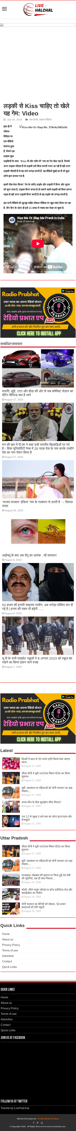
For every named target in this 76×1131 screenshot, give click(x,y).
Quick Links (9, 966)
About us (7, 939)
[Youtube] (42, 1123)
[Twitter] (37, 1123)
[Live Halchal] (38, 9)
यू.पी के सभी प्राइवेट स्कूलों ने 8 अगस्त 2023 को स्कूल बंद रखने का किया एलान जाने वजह (37, 660)
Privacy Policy (11, 944)
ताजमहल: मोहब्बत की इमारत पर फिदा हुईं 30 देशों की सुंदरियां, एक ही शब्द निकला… (46, 877)
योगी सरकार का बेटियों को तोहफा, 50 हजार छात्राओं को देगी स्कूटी (44, 906)
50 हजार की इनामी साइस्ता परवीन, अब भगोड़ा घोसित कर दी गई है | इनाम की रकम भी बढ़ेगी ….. (37, 607)
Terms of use (10, 950)
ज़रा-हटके (33, 119)
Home (6, 933)
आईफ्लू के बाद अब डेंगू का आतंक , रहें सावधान (29, 555)
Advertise (8, 955)
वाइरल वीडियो (45, 119)
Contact (7, 961)
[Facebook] (33, 1123)
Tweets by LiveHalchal (15, 1108)
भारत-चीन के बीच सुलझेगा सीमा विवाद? (41, 802)
